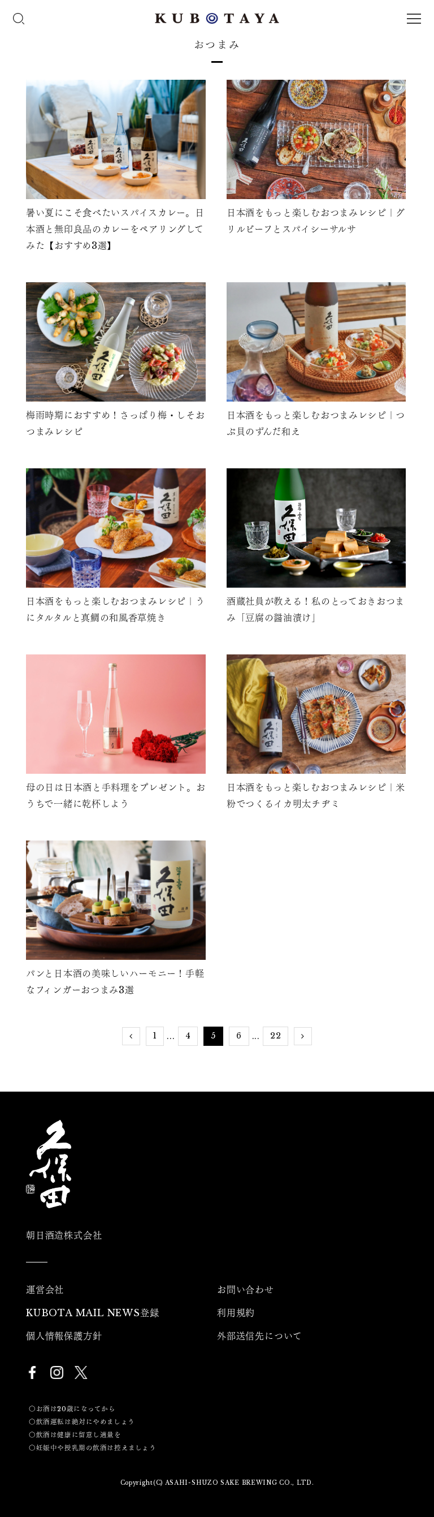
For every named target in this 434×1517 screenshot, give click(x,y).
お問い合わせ (245, 1289)
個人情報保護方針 (64, 1336)
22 (275, 1036)
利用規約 (236, 1312)
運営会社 (45, 1289)
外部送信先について (259, 1336)
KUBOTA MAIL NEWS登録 (92, 1312)
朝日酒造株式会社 (64, 1235)
